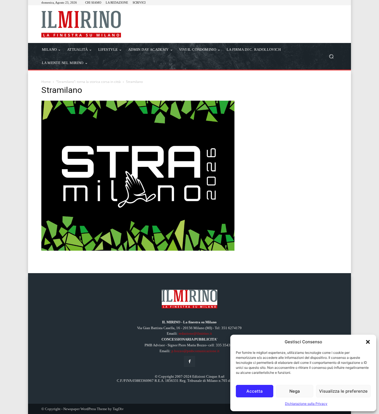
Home (46, 81)
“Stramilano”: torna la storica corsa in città (88, 81)
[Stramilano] (137, 249)
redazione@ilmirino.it (195, 333)
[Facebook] (189, 361)
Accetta (254, 391)
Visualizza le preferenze (343, 391)
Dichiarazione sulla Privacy (306, 404)
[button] (368, 342)
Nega (294, 391)
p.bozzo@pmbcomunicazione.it (195, 351)
